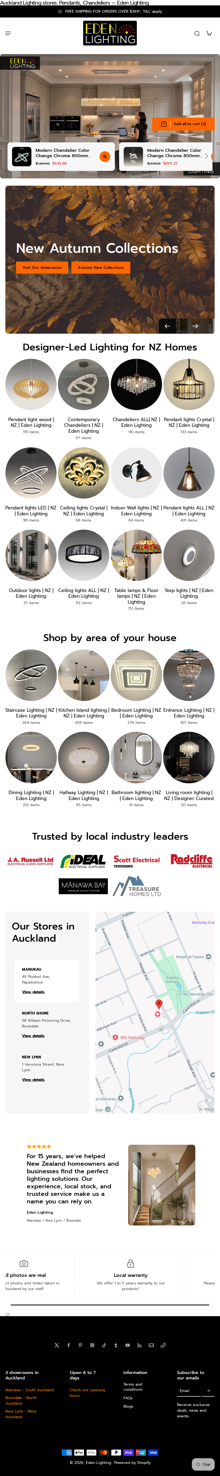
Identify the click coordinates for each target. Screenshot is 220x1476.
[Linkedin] (139, 1345)
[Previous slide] (13, 156)
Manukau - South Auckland (29, 1390)
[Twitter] (57, 1345)
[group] (61, 156)
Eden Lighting (98, 1463)
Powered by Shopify (132, 1463)
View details (33, 992)
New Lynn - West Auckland (20, 1414)
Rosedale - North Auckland (20, 1400)
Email (184, 1390)
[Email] (151, 1345)
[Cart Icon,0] (209, 33)
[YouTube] (128, 1345)
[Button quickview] (105, 156)
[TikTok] (104, 1345)
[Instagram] (92, 1345)
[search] (197, 33)
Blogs (128, 1406)
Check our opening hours (87, 1392)
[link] (29, 861)
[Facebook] (69, 1345)
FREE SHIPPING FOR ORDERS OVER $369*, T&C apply (113, 11)
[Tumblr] (116, 1345)
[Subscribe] (208, 1391)
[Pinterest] (80, 1345)
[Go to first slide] (195, 326)
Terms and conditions (132, 1387)
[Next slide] (206, 156)
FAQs (128, 1397)
